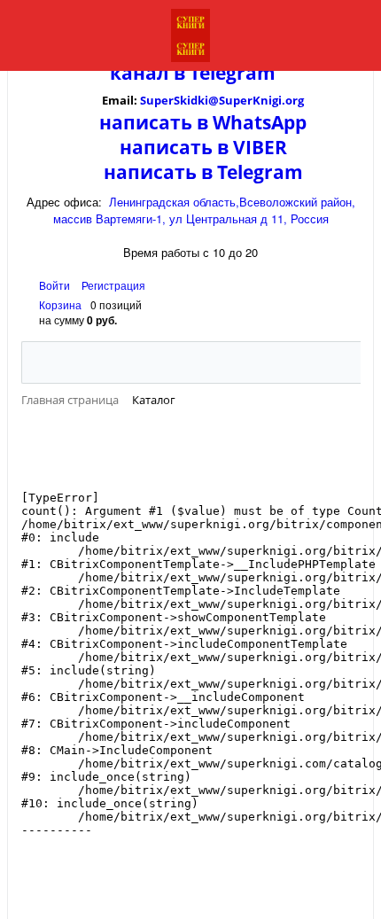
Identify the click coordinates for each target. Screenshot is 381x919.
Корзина (60, 304)
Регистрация (113, 284)
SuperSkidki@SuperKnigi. (212, 100)
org (294, 100)
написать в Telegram (203, 172)
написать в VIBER (203, 147)
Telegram (230, 72)
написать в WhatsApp (203, 122)
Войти (56, 284)
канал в (147, 72)
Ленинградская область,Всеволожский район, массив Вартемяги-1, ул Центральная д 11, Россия (204, 210)
